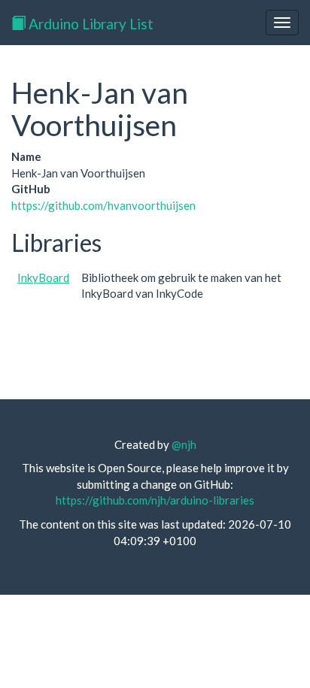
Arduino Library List (89, 23)
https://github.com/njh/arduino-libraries (155, 500)
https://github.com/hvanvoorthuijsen (103, 205)
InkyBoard (43, 277)
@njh (184, 444)
